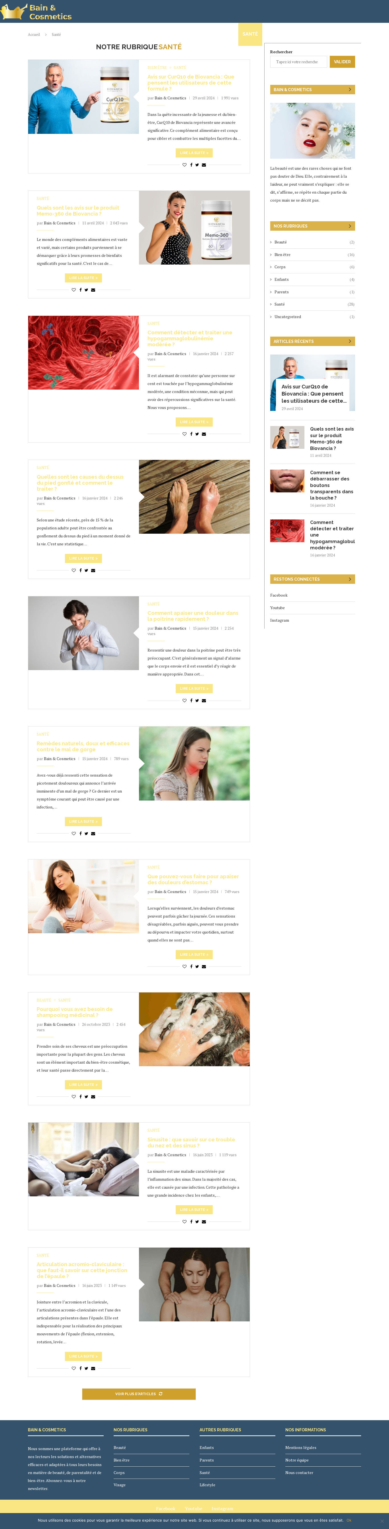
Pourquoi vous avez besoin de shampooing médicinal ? (75, 1012)
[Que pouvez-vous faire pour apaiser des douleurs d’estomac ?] (83, 896)
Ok (349, 1520)
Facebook (279, 595)
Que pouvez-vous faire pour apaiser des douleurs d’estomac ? (193, 879)
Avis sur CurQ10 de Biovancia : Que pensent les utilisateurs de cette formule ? (191, 83)
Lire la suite (192, 153)
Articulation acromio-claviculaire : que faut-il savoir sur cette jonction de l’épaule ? (82, 1270)
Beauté (84, 34)
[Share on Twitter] (197, 164)
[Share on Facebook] (191, 164)
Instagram (279, 620)
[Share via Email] (204, 164)
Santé (250, 34)
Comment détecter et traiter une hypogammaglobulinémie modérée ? (190, 338)
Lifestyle (278, 34)
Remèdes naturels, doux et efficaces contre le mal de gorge (83, 746)
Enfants (193, 34)
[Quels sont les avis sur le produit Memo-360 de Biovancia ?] (194, 228)
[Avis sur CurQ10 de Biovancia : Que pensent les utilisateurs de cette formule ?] (83, 97)
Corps (142, 34)
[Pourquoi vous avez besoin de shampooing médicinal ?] (194, 1029)
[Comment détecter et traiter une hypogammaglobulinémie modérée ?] (83, 353)
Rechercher (281, 51)
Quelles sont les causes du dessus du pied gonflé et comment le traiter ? (80, 483)
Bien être (114, 34)
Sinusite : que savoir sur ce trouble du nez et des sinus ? (191, 1143)
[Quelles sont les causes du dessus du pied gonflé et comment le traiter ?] (194, 497)
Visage (166, 34)
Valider (342, 62)
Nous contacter (363, 34)
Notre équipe (316, 34)
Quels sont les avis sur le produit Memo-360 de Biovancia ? (78, 211)
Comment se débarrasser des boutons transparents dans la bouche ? (331, 485)
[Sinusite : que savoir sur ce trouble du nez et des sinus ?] (83, 1159)
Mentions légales (300, 1447)
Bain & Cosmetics (170, 98)
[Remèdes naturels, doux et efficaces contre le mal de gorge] (194, 763)
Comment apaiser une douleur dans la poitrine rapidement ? (193, 616)
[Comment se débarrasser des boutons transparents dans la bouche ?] (287, 481)
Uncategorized (315, 316)
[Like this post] (185, 164)
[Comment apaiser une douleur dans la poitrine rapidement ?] (83, 633)
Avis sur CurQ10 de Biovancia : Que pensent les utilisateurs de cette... (314, 394)
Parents (223, 34)
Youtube (277, 607)
